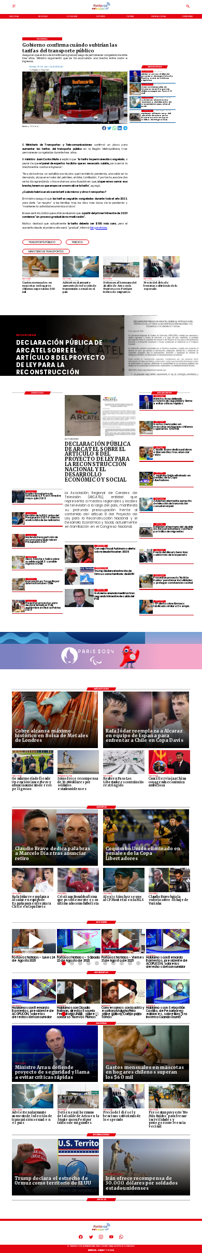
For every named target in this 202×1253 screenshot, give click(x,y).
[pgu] (18, 518)
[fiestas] (18, 606)
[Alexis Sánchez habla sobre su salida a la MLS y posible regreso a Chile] (18, 562)
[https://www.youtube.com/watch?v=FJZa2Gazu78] (78, 991)
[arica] (135, 115)
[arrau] (135, 76)
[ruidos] (146, 581)
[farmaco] (146, 607)
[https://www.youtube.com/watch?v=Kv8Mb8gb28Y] (78, 941)
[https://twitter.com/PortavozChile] (91, 1238)
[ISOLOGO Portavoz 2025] (101, 9)
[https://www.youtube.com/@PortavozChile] (111, 1238)
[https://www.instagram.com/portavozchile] (101, 1238)
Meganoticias (98, 228)
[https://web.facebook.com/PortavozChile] (81, 1238)
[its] (135, 102)
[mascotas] (135, 89)
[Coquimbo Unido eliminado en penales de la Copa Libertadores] (146, 479)
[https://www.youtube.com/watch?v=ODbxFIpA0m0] (168, 941)
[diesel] (146, 555)
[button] (42, 242)
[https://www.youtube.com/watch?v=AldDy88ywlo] (168, 991)
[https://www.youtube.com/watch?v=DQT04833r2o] (33, 941)
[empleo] (18, 496)
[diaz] (146, 453)
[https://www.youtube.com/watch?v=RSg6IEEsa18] (123, 941)
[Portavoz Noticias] (14, 8)
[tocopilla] (18, 584)
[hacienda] (18, 540)
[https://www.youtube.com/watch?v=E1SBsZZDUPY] (123, 991)
